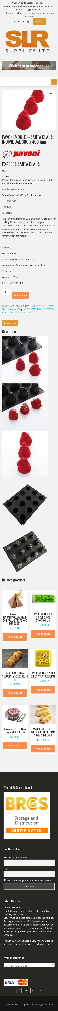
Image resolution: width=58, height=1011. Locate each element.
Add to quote (20, 295)
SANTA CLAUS (9, 312)
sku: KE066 (15, 678)
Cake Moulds (38, 305)
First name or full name (15, 857)
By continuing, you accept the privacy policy (29, 880)
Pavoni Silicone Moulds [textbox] (28, 965)
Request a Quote (46, 13)
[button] (54, 82)
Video (32, 13)
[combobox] (29, 965)
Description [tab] (9, 323)
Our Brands (29, 16)
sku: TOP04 (43, 619)
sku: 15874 (15, 621)
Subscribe (8, 13)
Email (6, 868)
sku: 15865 (15, 732)
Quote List (39, 21)
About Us (21, 13)
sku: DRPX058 (43, 734)
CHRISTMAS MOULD (34, 309)
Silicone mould (25, 312)
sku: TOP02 (43, 676)
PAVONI (51, 309)
